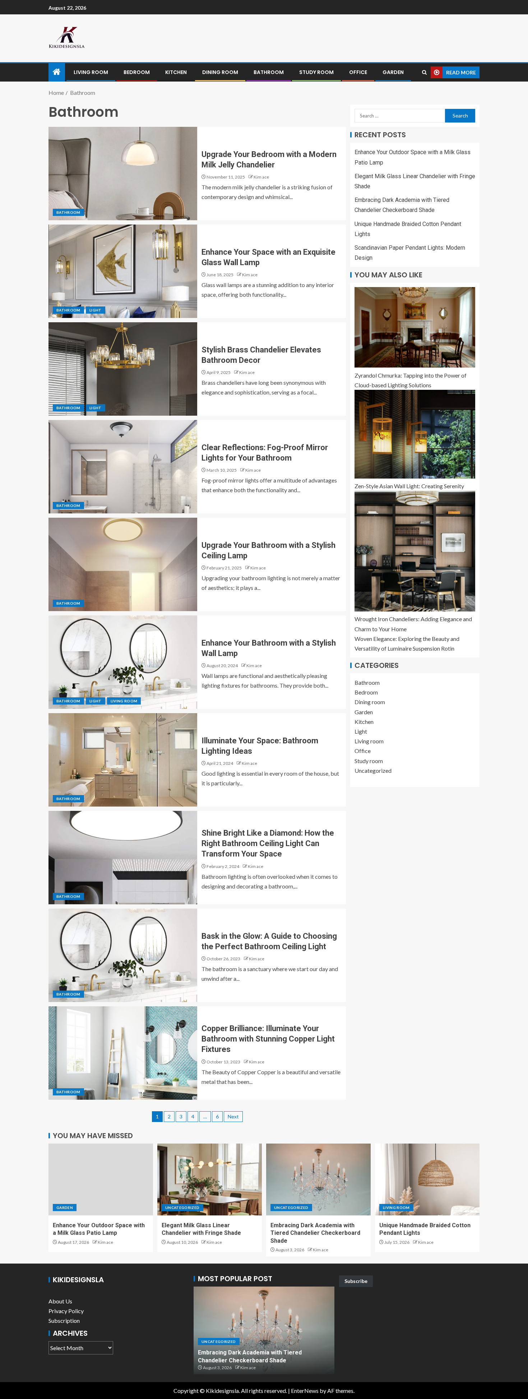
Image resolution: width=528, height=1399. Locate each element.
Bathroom (269, 72)
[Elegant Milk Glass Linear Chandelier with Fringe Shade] (209, 1179)
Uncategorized (373, 770)
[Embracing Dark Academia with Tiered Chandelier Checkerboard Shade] (318, 1179)
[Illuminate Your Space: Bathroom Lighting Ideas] (122, 760)
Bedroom (137, 72)
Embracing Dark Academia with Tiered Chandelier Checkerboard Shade (315, 1233)
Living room (91, 72)
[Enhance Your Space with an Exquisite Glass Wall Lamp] (122, 271)
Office (358, 72)
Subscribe (355, 1281)
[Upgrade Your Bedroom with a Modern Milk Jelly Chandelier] (122, 173)
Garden (393, 72)
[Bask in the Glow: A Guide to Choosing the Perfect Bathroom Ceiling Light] (122, 955)
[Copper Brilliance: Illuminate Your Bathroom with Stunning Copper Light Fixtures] (122, 1053)
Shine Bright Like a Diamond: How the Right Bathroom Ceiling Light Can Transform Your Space (268, 843)
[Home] (57, 72)
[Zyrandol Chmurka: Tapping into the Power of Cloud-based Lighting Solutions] (415, 327)
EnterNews (305, 1390)
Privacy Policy (66, 1310)
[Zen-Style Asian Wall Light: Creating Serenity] (415, 434)
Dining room (220, 72)
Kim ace (261, 177)
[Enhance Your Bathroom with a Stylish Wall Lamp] (122, 662)
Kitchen (176, 72)
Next (233, 1116)
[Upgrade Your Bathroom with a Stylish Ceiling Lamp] (122, 564)
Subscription (64, 1320)
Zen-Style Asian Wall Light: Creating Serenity (409, 486)
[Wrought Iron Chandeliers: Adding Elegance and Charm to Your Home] (415, 551)
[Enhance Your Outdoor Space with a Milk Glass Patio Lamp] (100, 1179)
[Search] (424, 72)
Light (95, 310)
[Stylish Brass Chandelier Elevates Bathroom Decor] (122, 369)
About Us (60, 1301)
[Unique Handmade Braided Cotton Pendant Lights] (427, 1179)
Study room (316, 72)
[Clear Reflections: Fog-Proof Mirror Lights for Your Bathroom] (122, 466)
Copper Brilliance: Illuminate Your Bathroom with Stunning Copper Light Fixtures (268, 1039)
